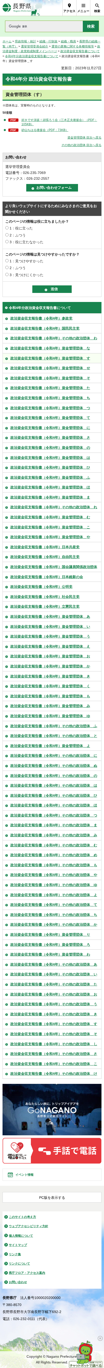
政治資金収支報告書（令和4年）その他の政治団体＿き (53, 1014)
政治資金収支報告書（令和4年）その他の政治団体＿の (53, 776)
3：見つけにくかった (26, 275)
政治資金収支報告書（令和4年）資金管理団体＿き (50, 676)
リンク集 (15, 1254)
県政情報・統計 (25, 41)
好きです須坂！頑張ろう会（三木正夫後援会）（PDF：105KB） (59, 122)
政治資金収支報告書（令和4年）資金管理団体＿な (50, 348)
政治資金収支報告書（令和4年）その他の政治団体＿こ (53, 1064)
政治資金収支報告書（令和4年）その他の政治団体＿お (53, 994)
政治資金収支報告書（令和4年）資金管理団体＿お (50, 656)
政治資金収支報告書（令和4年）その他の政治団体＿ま (53, 825)
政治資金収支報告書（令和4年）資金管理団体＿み (50, 706)
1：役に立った (21, 228)
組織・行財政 (48, 41)
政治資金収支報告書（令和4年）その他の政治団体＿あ (53, 964)
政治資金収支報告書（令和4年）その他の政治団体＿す (53, 1024)
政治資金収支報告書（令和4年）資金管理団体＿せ (50, 368)
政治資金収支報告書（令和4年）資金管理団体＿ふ (50, 477)
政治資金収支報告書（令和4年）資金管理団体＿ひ (50, 467)
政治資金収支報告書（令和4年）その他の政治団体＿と (53, 736)
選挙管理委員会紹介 (34, 46)
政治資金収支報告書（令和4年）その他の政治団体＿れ (53, 507)
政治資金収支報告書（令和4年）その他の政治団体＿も (53, 865)
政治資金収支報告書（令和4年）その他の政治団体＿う (53, 1004)
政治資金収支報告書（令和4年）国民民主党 (45, 328)
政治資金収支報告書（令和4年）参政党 (41, 318)
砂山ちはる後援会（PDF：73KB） (44, 130)
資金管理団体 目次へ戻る (84, 137)
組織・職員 (68, 41)
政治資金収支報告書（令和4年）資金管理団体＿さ (50, 438)
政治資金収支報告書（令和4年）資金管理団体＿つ (50, 408)
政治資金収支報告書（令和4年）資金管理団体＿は (50, 458)
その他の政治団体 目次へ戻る (81, 145)
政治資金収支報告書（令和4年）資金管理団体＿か (50, 666)
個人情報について (21, 1235)
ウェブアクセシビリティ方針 (28, 1226)
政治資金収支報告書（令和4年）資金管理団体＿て (50, 418)
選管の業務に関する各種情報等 (72, 46)
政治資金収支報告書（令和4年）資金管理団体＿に (50, 428)
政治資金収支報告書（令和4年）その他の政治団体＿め (53, 855)
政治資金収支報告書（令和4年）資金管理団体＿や (50, 537)
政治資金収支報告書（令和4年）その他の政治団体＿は (53, 785)
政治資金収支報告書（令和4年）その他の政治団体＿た (53, 984)
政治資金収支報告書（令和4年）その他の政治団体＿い (53, 974)
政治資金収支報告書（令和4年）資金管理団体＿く (50, 686)
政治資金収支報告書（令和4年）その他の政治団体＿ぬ (53, 766)
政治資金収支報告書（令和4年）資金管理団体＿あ (50, 616)
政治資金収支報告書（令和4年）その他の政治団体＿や (53, 875)
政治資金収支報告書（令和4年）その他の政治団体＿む (53, 845)
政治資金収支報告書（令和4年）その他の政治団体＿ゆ (53, 885)
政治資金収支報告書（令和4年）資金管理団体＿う (50, 636)
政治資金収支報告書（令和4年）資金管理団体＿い (50, 627)
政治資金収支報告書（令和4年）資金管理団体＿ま (50, 497)
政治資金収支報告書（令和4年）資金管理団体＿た (50, 388)
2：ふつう (18, 235)
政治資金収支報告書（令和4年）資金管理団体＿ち (50, 398)
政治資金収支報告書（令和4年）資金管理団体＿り (50, 934)
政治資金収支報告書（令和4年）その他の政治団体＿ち (53, 915)
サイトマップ (18, 1245)
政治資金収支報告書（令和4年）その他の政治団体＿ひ (53, 795)
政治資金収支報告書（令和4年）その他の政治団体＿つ (53, 815)
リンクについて (19, 1263)
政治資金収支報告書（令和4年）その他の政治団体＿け (53, 1074)
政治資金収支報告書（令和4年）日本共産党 (45, 547)
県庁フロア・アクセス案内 (27, 1273)
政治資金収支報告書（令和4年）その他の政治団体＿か (53, 924)
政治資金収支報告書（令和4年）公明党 (41, 587)
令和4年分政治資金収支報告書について (31, 56)
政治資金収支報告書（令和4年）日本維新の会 (46, 577)
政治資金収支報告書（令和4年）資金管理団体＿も (50, 696)
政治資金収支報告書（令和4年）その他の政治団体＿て (53, 905)
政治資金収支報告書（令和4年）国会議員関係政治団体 (53, 567)
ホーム (7, 41)
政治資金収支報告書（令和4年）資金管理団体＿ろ (50, 945)
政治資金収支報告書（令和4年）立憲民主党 (45, 606)
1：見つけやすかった (26, 261)
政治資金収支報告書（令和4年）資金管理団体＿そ (50, 378)
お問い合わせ (18, 1282)
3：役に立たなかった (26, 242)
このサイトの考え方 (22, 1217)
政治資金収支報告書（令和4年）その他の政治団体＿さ (53, 1054)
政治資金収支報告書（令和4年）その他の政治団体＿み (53, 835)
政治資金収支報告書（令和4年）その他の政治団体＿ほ (53, 805)
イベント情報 (24, 1174)
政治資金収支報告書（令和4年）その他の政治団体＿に (53, 756)
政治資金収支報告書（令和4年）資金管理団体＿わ (50, 954)
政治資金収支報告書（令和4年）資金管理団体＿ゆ (50, 716)
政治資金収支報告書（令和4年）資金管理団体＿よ (50, 746)
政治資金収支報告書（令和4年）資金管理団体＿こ (50, 527)
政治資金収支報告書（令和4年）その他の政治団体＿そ (53, 1034)
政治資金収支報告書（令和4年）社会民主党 (45, 597)
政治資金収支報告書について (80, 51)
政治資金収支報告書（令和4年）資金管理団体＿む (50, 517)
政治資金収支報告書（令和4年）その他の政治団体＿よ (53, 895)
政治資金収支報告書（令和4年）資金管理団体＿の (50, 448)
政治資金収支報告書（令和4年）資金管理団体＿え (50, 646)
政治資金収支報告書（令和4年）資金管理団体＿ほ (50, 487)
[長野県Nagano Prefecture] (17, 8)
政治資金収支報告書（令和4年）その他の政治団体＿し (53, 1044)
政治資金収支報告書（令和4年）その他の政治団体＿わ (53, 338)
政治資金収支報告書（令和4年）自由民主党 (45, 557)
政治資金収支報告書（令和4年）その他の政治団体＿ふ (53, 726)
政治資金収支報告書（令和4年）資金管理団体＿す (50, 358)
